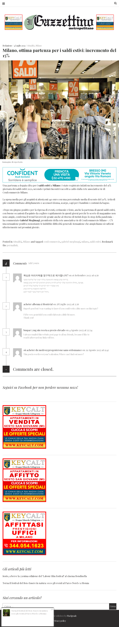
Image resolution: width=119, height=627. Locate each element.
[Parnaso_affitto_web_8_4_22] (24, 501)
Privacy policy (59, 620)
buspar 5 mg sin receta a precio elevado (44, 330)
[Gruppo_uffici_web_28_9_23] (24, 554)
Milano (39, 45)
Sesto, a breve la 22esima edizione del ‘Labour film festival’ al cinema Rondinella (45, 576)
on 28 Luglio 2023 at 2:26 (66, 304)
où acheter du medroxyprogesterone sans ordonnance (53, 350)
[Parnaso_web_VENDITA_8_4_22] (24, 447)
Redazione (7, 45)
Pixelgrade (72, 616)
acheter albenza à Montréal (38, 304)
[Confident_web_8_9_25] (59, 181)
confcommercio (52, 241)
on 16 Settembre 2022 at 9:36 (84, 275)
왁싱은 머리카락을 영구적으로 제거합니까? (46, 275)
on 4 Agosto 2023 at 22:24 (79, 330)
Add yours (33, 263)
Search (114, 3)
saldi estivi (95, 241)
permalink (12, 245)
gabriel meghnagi (70, 241)
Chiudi (52, 609)
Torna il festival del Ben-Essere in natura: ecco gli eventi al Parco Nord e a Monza (46, 583)
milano (85, 241)
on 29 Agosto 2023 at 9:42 (95, 350)
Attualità (31, 45)
